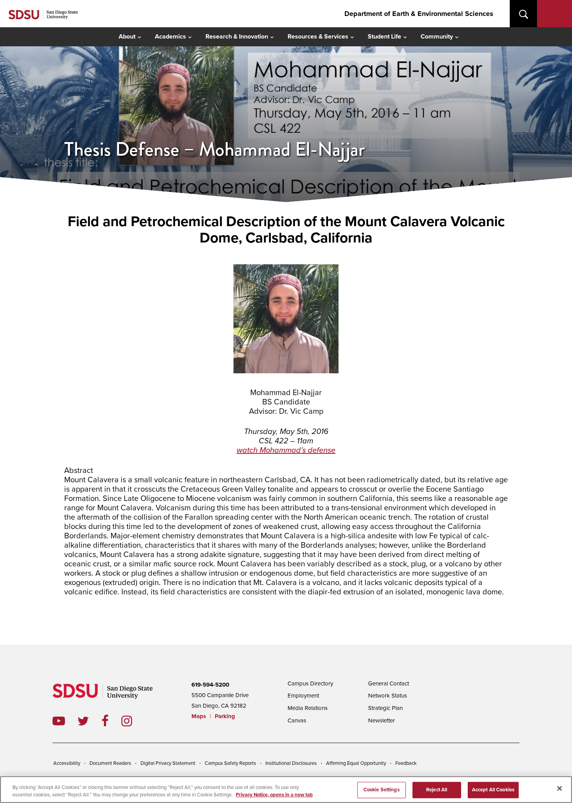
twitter (89, 721)
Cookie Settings (381, 790)
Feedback (406, 763)
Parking (225, 716)
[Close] (559, 788)
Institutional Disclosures (291, 763)
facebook (111, 721)
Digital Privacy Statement (167, 763)
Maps (198, 716)
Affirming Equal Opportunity (356, 763)
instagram (132, 721)
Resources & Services (318, 36)
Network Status (387, 695)
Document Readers (110, 763)
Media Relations (308, 708)
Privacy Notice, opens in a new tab (274, 795)
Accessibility (66, 763)
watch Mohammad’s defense (286, 450)
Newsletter (381, 720)
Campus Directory (310, 683)
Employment (303, 695)
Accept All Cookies (493, 790)
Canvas (297, 720)
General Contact (388, 683)
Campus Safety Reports (230, 763)
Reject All (436, 790)
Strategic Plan (385, 708)
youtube (59, 721)
